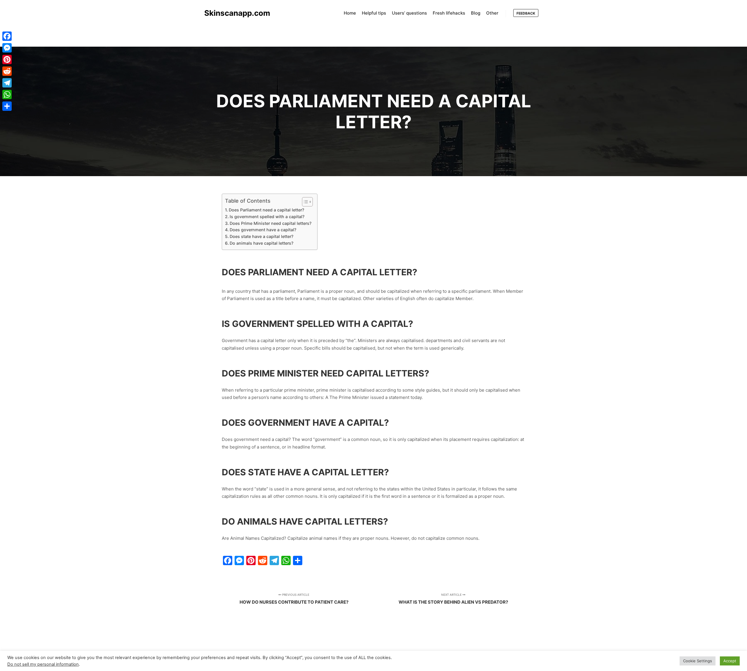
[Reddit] (7, 71)
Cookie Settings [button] (697, 660)
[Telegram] (7, 83)
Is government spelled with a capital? (267, 216)
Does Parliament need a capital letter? (266, 209)
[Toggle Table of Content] (304, 202)
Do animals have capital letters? (261, 243)
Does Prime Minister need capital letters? (270, 223)
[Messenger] (7, 48)
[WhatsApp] (7, 94)
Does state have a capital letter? (261, 236)
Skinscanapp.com (233, 12)
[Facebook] (7, 36)
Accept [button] (729, 660)
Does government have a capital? (263, 229)
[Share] (7, 106)
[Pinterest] (7, 59)
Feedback (525, 13)
